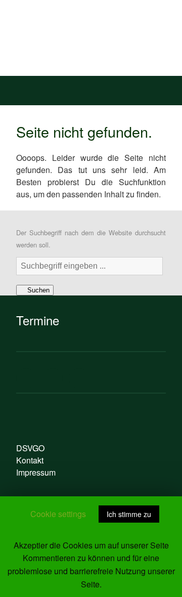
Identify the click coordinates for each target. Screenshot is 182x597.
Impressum (36, 472)
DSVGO (30, 448)
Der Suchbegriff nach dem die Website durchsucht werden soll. (91, 238)
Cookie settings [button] (58, 514)
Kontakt (29, 460)
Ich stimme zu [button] (129, 514)
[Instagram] (52, 379)
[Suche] (162, 88)
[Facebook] (26, 379)
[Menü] (20, 88)
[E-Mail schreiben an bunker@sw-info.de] (79, 379)
